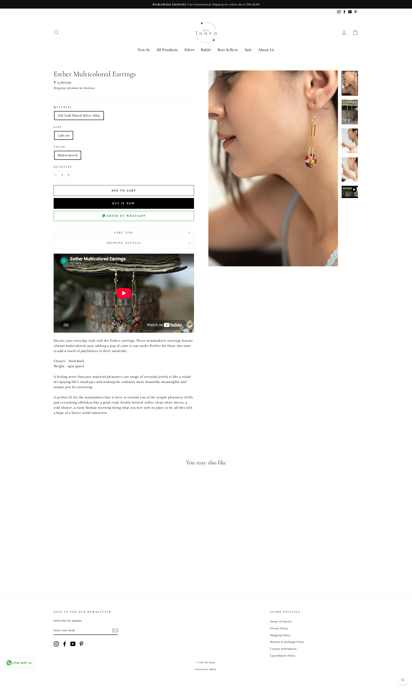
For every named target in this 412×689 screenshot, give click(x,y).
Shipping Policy (280, 635)
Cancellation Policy (282, 655)
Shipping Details (124, 242)
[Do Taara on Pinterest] (81, 643)
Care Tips (123, 232)
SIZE (58, 127)
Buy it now (123, 203)
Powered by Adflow (205, 669)
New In (144, 49)
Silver (189, 49)
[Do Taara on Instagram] (56, 643)
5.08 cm (64, 135)
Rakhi (206, 49)
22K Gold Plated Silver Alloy (79, 115)
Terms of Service (281, 621)
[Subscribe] (115, 630)
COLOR (59, 146)
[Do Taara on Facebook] (64, 643)
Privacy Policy (279, 628)
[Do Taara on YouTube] (73, 643)
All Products (167, 49)
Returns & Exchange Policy (287, 641)
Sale (248, 49)
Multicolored (67, 155)
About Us (266, 49)
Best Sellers (228, 49)
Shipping (59, 88)
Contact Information (283, 648)
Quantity (63, 166)
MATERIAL (63, 107)
